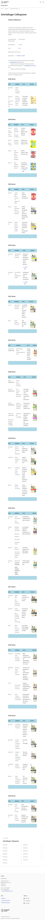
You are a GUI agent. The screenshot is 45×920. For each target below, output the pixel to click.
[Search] (40, 2)
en (3, 838)
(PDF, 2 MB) (26, 268)
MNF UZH (4, 898)
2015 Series (25, 860)
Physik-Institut (4, 5)
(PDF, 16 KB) (24, 170)
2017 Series (25, 857)
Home (2, 8)
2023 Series (25, 848)
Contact (8, 918)
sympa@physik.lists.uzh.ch (15, 62)
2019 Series (25, 854)
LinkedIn (27, 898)
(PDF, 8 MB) (26, 282)
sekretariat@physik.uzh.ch (7, 891)
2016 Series (5, 860)
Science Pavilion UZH (6, 900)
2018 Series (5, 857)
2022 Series (5, 851)
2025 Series (5, 845)
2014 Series (5, 863)
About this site (3, 918)
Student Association (6, 902)
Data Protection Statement (15, 918)
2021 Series (25, 851)
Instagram (28, 901)
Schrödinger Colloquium (14, 8)
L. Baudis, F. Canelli (20, 55)
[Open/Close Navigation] (43, 2)
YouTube (27, 903)
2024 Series (5, 848)
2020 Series (5, 854)
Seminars (6, 8)
